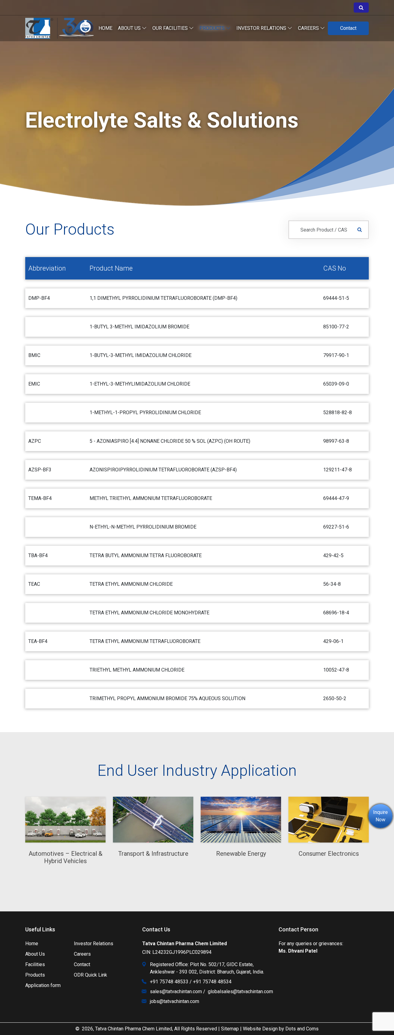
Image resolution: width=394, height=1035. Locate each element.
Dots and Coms (302, 1029)
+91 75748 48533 (169, 982)
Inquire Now (380, 816)
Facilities (35, 964)
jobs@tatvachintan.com (174, 1001)
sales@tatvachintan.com (176, 991)
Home (105, 28)
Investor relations (261, 28)
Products (212, 28)
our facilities (170, 28)
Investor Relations (93, 943)
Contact (348, 28)
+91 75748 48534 (212, 982)
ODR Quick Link (90, 975)
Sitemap (230, 1029)
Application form (43, 985)
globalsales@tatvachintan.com (240, 991)
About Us (130, 28)
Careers (309, 28)
